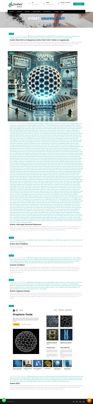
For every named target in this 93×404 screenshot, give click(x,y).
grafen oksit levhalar (41, 204)
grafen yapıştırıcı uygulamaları (58, 217)
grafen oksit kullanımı (51, 378)
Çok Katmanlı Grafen (49, 123)
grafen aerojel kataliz (78, 127)
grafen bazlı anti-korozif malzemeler (24, 133)
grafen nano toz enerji (20, 199)
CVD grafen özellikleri (31, 125)
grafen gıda (57, 183)
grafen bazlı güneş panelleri (21, 145)
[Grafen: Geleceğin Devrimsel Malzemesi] (42, 86)
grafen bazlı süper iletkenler (57, 161)
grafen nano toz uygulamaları (61, 201)
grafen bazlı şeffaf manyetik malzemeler (19, 160)
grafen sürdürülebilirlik (27, 214)
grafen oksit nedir (74, 378)
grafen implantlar (59, 186)
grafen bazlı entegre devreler (44, 141)
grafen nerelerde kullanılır (53, 202)
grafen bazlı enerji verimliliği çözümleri (28, 141)
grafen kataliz (71, 187)
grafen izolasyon (76, 186)
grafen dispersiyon (60, 176)
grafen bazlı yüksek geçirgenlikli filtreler (68, 171)
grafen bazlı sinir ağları (57, 160)
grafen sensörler (14, 210)
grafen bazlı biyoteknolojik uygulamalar (27, 136)
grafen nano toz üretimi (47, 201)
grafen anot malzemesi (47, 130)
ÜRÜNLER (27, 11)
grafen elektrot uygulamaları (44, 181)
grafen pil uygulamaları (48, 207)
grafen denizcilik (20, 176)
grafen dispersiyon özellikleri (26, 178)
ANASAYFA (11, 11)
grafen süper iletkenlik (39, 212)
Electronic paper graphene (49, 282)
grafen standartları (20, 212)
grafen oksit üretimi (34, 206)
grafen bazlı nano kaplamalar (54, 155)
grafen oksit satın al (76, 204)
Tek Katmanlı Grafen (68, 220)
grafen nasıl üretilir (36, 202)
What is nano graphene (41, 289)
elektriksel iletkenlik (50, 36)
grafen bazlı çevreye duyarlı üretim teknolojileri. (21, 138)
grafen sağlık (13, 209)
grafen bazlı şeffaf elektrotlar (60, 158)
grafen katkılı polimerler (34, 189)
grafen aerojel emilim (44, 127)
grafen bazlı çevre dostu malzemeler (56, 136)
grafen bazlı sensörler (35, 160)
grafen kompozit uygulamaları (59, 189)
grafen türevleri (76, 36)
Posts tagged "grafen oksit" (48, 21)
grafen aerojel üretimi (62, 128)
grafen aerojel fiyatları (55, 127)
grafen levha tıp (32, 194)
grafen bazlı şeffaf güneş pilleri (75, 158)
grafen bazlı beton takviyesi (50, 135)
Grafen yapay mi (77, 259)
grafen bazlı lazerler (56, 151)
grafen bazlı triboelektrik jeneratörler (24, 164)
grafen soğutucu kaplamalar (53, 210)
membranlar (42, 37)
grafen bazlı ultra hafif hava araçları (25, 166)
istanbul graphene (73, 287)
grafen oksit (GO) (70, 202)
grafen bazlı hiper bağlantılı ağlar (69, 146)
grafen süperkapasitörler (15, 214)
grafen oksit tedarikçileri (15, 206)
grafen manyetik (20, 196)
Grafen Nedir (44, 202)
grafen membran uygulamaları (17, 197)
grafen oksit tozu (26, 206)
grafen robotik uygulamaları (74, 207)
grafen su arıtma (30, 212)
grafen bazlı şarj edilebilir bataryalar (44, 158)
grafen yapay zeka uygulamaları (34, 217)
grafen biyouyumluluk (15, 174)
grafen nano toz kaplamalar (44, 199)
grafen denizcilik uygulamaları (32, 176)
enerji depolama (60, 36)
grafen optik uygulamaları (65, 206)
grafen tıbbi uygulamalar (16, 215)
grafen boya (23, 174)
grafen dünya (63, 179)
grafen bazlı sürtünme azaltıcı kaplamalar (34, 163)
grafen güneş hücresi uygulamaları (52, 184)
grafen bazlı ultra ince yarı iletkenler (22, 168)
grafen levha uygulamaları (53, 194)
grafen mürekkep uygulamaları (47, 197)
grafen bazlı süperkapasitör (71, 161)
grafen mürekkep (36, 197)
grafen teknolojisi (66, 214)
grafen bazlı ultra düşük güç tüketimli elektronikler (45, 164)
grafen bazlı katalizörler (69, 150)
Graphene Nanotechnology (22, 285)
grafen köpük (19, 191)
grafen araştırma (58, 130)
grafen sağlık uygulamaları (22, 209)
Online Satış (79, 4)
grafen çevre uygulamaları (58, 174)
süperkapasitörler (68, 37)
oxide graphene (21, 241)
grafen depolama (43, 176)
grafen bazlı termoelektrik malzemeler (67, 163)
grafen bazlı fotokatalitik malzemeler (32, 143)
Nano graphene (16, 289)
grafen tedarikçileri (56, 214)
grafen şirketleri (33, 210)
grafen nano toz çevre (69, 197)
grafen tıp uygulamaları (32, 215)
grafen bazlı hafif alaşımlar (34, 145)
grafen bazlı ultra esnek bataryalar (66, 164)
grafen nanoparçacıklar (73, 201)
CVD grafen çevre (64, 123)
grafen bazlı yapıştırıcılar (58, 169)
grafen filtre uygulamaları (24, 183)
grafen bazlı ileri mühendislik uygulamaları (26, 150)
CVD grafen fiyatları (21, 125)
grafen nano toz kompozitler (58, 199)
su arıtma (61, 37)
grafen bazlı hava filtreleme (62, 145)
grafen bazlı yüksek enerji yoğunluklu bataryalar (47, 171)
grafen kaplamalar (51, 187)
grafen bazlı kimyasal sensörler (26, 151)
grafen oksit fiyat (73, 376)
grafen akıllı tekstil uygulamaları (17, 130)
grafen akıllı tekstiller (30, 130)
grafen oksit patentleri (36, 379)
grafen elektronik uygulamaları (22, 181)
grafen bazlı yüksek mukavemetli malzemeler (37, 173)
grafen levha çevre (30, 192)
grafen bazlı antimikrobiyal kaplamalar (60, 133)
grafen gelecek (41, 183)
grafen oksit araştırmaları (46, 376)
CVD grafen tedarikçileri (51, 125)
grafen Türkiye (67, 215)
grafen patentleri (76, 206)
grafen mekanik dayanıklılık (67, 196)
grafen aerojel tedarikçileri (50, 128)
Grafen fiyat (57, 258)
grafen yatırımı (69, 217)
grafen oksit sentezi (59, 379)
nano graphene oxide (55, 381)
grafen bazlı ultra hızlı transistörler (59, 166)
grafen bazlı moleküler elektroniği (26, 155)
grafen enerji (63, 181)
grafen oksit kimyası (40, 378)
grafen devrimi (51, 176)
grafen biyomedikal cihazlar (73, 173)
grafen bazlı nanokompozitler (24, 156)
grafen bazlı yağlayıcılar (55, 168)
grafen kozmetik (27, 191)
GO (65, 36)
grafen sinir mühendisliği (24, 210)
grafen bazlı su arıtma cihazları (70, 160)
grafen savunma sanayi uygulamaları (57, 209)
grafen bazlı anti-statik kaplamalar (42, 133)
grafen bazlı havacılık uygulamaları (24, 146)
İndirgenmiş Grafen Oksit (16, 37)
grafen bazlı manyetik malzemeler (44, 153)
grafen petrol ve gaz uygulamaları (35, 207)
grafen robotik (64, 207)
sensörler (56, 37)
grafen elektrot (33, 181)
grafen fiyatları (34, 183)
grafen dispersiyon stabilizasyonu (54, 178)
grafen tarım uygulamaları (45, 214)
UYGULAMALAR (47, 11)
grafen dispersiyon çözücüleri (72, 176)
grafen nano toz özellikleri (72, 199)
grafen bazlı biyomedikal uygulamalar (66, 135)
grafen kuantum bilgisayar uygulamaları (55, 191)
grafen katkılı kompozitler (22, 189)
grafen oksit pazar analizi (48, 379)
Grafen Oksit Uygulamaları (46, 206)
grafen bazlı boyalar (42, 136)
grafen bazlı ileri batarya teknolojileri (57, 148)
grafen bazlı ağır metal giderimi (64, 132)
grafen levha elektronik (40, 192)
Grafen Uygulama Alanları (44, 284)
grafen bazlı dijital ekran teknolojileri (60, 138)
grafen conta (69, 174)
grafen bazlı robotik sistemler (29, 158)
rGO (53, 37)
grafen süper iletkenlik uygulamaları (53, 212)
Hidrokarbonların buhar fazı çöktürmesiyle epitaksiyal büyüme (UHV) (50, 261)
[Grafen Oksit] (42, 338)
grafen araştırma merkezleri (69, 130)
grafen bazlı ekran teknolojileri (39, 140)
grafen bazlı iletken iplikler (43, 150)
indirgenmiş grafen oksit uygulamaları (25, 220)
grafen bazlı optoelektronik (50, 156)
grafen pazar (13, 207)
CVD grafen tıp (61, 125)
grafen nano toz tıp (36, 201)
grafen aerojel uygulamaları (74, 128)
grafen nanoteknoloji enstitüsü (24, 202)
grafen (29, 127)
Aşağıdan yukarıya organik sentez (42, 258)
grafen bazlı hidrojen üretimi (54, 146)
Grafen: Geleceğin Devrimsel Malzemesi (19, 219)
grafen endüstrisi (56, 181)
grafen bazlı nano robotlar (67, 155)
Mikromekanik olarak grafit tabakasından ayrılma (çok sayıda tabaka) (34, 262)
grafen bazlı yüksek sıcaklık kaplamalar (57, 173)
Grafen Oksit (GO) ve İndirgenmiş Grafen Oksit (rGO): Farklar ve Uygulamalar (39, 40)
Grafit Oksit (31, 261)
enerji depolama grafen (22, 127)
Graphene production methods (21, 287)
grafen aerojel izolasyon (66, 127)
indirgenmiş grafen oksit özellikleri (65, 219)
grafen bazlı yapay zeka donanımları (29, 169)
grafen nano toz (59, 197)
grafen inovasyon (68, 186)
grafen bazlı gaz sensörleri (47, 143)
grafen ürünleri (74, 215)
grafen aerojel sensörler (37, 128)
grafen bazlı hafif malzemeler (48, 145)
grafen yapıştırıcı (46, 217)
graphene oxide (67, 240)
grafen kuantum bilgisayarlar (72, 191)
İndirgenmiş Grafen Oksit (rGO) (48, 219)
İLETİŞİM (56, 11)
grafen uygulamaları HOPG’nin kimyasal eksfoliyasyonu (59, 259)
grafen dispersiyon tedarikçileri (69, 178)
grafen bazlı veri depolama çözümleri (40, 168)
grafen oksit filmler (21, 204)
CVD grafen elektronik (74, 123)
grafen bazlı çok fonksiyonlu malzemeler (42, 138)
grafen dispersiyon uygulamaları (27, 179)
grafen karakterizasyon (62, 187)
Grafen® (11, 33)
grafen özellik (55, 240)
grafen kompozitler (71, 189)
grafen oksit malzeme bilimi (63, 378)
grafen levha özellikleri (72, 192)
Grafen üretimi (42, 259)
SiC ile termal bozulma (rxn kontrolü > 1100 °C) (62, 262)
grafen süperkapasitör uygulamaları (71, 212)
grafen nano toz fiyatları (31, 199)
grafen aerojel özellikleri (15, 128)
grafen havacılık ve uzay (22, 186)
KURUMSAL (19, 11)
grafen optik (56, 206)
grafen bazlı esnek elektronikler (59, 141)
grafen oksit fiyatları (31, 204)
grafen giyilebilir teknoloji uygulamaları (23, 184)
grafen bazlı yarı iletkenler (70, 169)
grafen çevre (49, 174)
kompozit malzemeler (33, 37)
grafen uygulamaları (55, 284)
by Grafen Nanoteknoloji (22, 36)
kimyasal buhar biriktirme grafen (42, 220)
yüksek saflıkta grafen (27, 222)
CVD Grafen (57, 123)
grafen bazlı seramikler (45, 160)
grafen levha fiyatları (61, 192)
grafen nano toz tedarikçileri (25, 201)
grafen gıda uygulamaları (67, 183)
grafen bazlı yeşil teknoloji (30, 171)
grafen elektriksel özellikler (73, 179)
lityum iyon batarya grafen (56, 220)
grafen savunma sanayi (42, 209)
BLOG (62, 11)
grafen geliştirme (50, 183)
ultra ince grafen (17, 222)
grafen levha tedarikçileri (22, 194)
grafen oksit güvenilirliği (19, 378)
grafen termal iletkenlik (75, 214)
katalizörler (24, 37)
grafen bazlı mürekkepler (41, 155)
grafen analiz (38, 130)
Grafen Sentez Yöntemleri (19, 259)
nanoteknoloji (48, 37)
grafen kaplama (28, 187)
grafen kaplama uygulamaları (40, 187)
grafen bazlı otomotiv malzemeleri (66, 156)
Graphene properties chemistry (37, 287)
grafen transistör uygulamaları (46, 215)
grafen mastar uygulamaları (54, 196)
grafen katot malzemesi (46, 189)
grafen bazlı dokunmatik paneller (24, 140)
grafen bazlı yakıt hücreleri (67, 168)
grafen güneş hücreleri (38, 184)
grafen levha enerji (51, 192)
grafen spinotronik (65, 210)
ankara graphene (38, 282)
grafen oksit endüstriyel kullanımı (60, 376)
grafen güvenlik (65, 184)
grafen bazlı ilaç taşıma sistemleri (40, 148)
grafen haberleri (73, 184)
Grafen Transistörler (58, 215)
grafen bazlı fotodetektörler (16, 143)
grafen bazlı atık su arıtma (37, 135)
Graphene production (66, 285)
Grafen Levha (22, 192)
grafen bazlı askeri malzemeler (23, 135)
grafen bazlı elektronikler (72, 140)
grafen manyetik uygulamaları (32, 196)
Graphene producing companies (53, 285)
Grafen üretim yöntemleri (32, 259)
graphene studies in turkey (51, 287)
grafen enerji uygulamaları (73, 181)
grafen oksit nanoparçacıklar (53, 204)
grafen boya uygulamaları (33, 174)
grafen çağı (42, 174)
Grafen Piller (57, 207)
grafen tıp (24, 215)
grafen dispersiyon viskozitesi (42, 179)
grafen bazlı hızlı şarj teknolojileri (24, 148)
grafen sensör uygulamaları (73, 209)
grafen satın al (32, 209)
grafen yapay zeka (21, 217)
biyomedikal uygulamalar (40, 36)
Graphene (60, 240)
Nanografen (24, 289)
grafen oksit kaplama (30, 378)
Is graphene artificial (63, 287)
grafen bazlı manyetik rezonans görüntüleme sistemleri (66, 153)
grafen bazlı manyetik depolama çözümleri (25, 153)
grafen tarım (36, 214)
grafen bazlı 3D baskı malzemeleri (37, 132)
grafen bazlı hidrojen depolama (39, 146)
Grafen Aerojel (35, 127)
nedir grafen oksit (65, 381)
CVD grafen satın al (41, 125)
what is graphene (31, 289)
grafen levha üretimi (42, 194)
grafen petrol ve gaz (21, 207)
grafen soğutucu (42, 210)
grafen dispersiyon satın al (39, 178)
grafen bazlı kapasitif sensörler (56, 150)
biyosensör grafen (39, 123)
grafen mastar (43, 196)
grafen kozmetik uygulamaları (38, 191)
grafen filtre (15, 183)
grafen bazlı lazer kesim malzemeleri (42, 151)
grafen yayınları (77, 217)
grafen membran (78, 196)
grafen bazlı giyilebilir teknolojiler (61, 143)
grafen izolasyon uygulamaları (17, 187)
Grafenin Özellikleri (23, 261)
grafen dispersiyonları (54, 179)
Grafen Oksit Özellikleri (66, 204)
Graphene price (41, 285)
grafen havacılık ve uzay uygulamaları (38, 186)
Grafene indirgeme (14, 261)
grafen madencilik (64, 194)
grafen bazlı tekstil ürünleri (51, 163)
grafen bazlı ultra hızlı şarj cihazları (43, 166)
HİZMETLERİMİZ (37, 11)
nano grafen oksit (76, 240)
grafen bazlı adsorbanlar (51, 132)
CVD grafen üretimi (70, 125)
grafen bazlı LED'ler (65, 151)
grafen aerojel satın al (26, 128)
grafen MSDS (28, 197)
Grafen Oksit (15, 383)
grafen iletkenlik (51, 186)
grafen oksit (69, 36)
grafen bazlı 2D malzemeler (21, 132)
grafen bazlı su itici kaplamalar (26, 161)
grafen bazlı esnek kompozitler (74, 141)
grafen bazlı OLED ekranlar (38, 156)
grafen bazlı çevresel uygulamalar (73, 136)
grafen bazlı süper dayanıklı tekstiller (42, 161)
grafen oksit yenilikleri (28, 381)
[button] (4, 400)
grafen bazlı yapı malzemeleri (45, 169)
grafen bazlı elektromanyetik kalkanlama (56, 140)
